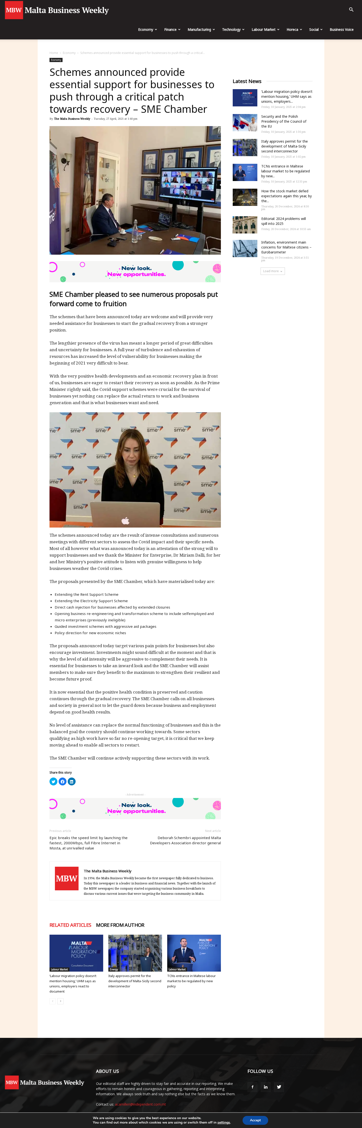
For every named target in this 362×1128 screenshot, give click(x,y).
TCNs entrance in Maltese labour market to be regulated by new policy (191, 981)
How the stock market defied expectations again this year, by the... (286, 196)
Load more (271, 271)
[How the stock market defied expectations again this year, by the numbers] (245, 197)
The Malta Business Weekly (72, 118)
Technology (231, 29)
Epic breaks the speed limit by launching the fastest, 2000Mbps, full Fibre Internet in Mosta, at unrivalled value (88, 842)
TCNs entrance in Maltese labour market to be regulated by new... (285, 171)
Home (53, 53)
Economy (145, 29)
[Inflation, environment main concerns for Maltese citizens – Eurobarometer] (245, 248)
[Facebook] (252, 1087)
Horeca (292, 29)
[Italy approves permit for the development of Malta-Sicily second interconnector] (135, 953)
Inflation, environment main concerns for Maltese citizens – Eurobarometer (286, 247)
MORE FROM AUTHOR (120, 925)
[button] (351, 10)
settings (223, 1122)
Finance (170, 29)
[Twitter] (279, 1087)
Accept (255, 1120)
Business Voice (342, 29)
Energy (114, 969)
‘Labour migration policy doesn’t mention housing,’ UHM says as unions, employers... (287, 96)
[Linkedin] (266, 1087)
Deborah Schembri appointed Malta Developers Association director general (185, 840)
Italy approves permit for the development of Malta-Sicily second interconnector (134, 981)
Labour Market (264, 29)
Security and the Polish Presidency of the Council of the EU (283, 121)
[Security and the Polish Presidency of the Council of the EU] (245, 122)
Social (314, 29)
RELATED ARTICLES (70, 925)
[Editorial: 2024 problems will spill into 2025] (245, 224)
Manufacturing (199, 29)
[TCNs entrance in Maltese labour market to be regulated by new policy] (194, 953)
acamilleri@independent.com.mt (140, 1104)
